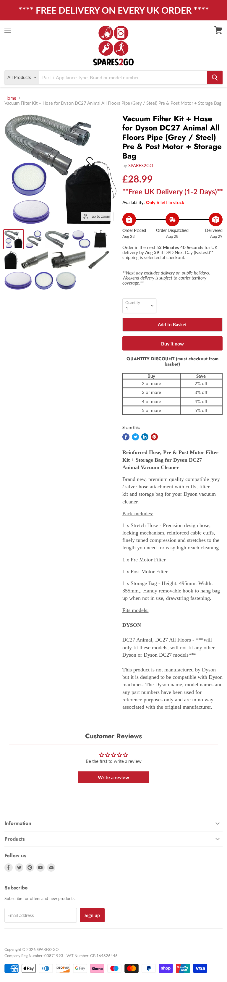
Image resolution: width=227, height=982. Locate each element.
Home (10, 98)
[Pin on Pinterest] (154, 436)
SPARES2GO (140, 165)
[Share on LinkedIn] (144, 436)
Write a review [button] (113, 777)
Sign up (92, 915)
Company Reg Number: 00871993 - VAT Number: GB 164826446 (61, 955)
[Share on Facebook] (125, 436)
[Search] (215, 77)
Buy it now (172, 343)
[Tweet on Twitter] (135, 436)
